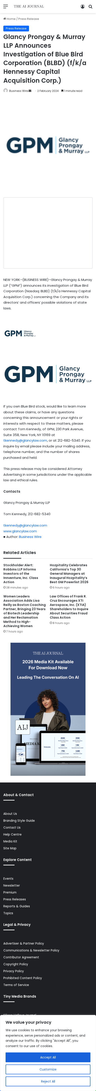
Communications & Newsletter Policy (31, 950)
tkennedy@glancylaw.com (25, 440)
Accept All (48, 1057)
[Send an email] (30, 91)
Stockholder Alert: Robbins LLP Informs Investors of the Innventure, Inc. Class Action (20, 573)
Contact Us (12, 827)
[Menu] (5, 8)
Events (8, 879)
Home (11, 19)
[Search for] (90, 8)
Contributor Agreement (21, 957)
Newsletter (11, 885)
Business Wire (18, 91)
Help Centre (12, 834)
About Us (10, 814)
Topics (8, 913)
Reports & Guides (16, 906)
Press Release (28, 19)
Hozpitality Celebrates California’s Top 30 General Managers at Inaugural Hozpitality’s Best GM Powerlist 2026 (69, 573)
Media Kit (10, 841)
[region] (48, 1053)
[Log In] (82, 8)
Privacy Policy (13, 971)
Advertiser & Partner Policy (23, 943)
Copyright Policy (15, 964)
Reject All (48, 1081)
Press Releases (14, 899)
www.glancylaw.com (20, 531)
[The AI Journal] (29, 6)
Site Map (10, 848)
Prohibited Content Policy (22, 978)
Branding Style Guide (19, 821)
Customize (48, 1069)
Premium (10, 892)
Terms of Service (16, 985)
